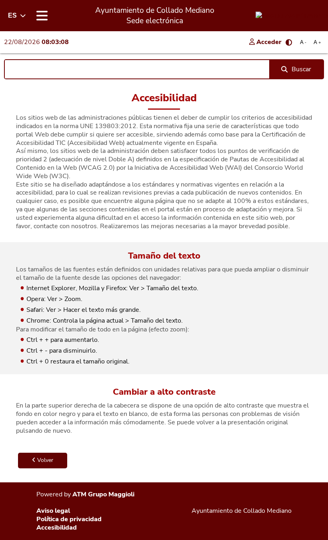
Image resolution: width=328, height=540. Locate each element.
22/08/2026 (36, 42)
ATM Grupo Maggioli (103, 494)
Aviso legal (53, 510)
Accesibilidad (56, 527)
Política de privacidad (69, 519)
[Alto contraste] (289, 42)
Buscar (301, 69)
